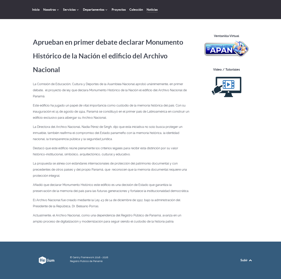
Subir (244, 260)
